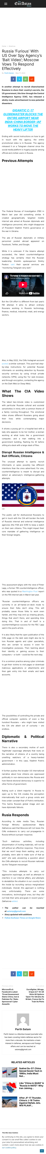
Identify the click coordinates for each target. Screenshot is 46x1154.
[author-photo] (23, 1026)
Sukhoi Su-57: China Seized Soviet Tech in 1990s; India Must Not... (30, 1072)
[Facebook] (13, 79)
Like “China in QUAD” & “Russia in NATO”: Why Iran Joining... (31, 1086)
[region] (23, 28)
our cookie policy (9, 1147)
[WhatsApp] (25, 79)
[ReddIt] (31, 79)
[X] (19, 79)
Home (4, 46)
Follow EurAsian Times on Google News (23, 918)
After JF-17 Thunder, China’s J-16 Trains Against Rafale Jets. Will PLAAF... (30, 1102)
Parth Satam (9, 73)
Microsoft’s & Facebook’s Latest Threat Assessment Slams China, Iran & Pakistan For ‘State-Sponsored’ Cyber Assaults (10, 996)
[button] (6, 4)
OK (42, 1150)
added (14, 901)
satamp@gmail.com (16, 911)
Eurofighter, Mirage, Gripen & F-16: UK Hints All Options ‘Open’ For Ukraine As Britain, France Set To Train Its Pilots (35, 995)
